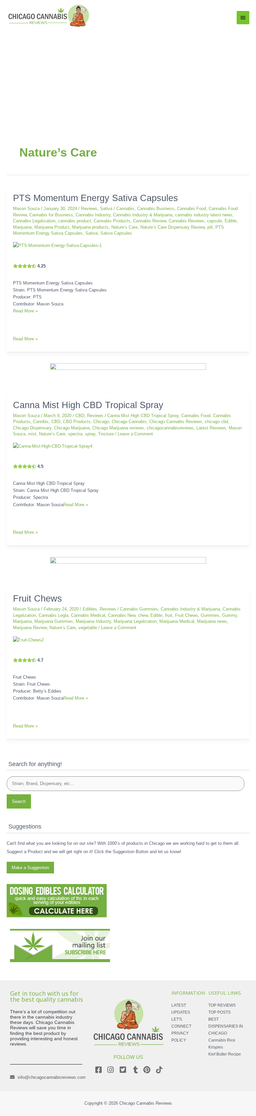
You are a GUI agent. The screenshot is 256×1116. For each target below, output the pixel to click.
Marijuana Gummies (53, 621)
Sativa (106, 208)
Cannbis (41, 421)
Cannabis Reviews (186, 220)
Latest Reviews (211, 427)
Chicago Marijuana (72, 427)
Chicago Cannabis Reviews (175, 421)
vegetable (87, 627)
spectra (75, 433)
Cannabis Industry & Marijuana (142, 214)
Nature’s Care (124, 227)
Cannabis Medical (88, 615)
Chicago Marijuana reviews (118, 427)
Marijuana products (90, 227)
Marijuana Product (51, 227)
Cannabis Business (155, 208)
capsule (214, 220)
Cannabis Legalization (34, 220)
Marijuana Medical (176, 621)
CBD (79, 415)
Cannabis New (121, 615)
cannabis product (74, 220)
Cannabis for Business (51, 214)
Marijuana (22, 227)
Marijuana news (212, 621)
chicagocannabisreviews (170, 427)
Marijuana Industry (93, 621)
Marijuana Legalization (135, 621)
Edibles (90, 609)
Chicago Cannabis (129, 421)
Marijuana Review (30, 627)
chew (143, 615)
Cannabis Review (149, 220)
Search (19, 801)
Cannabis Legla (53, 615)
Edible (231, 220)
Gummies (210, 615)
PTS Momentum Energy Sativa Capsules (95, 198)
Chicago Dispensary (32, 427)
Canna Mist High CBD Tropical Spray (88, 405)
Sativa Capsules (116, 233)
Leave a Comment (135, 433)
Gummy (229, 615)
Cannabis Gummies (139, 609)
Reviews (89, 208)
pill (210, 227)
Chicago (101, 421)
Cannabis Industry (93, 214)
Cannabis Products (112, 220)
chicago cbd (216, 421)
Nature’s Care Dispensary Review (172, 227)
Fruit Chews (37, 598)
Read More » (25, 310)
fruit (168, 615)
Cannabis (125, 208)
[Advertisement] (128, 78)
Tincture (106, 433)
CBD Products (77, 421)
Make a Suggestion (30, 867)
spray (90, 433)
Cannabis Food (191, 208)
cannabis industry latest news (203, 214)
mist (32, 433)
